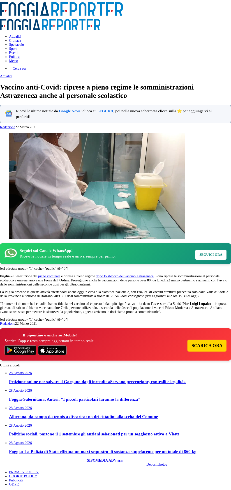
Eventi (13, 53)
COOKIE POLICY (23, 476)
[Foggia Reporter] (61, 14)
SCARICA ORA (207, 345)
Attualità (15, 36)
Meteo (13, 61)
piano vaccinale (49, 276)
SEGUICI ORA (210, 254)
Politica (14, 57)
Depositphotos (156, 464)
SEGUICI (105, 111)
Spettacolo (16, 44)
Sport (13, 49)
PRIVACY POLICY (24, 472)
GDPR (14, 484)
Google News (70, 111)
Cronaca (15, 40)
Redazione (7, 127)
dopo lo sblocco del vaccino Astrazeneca (125, 276)
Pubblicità (16, 480)
